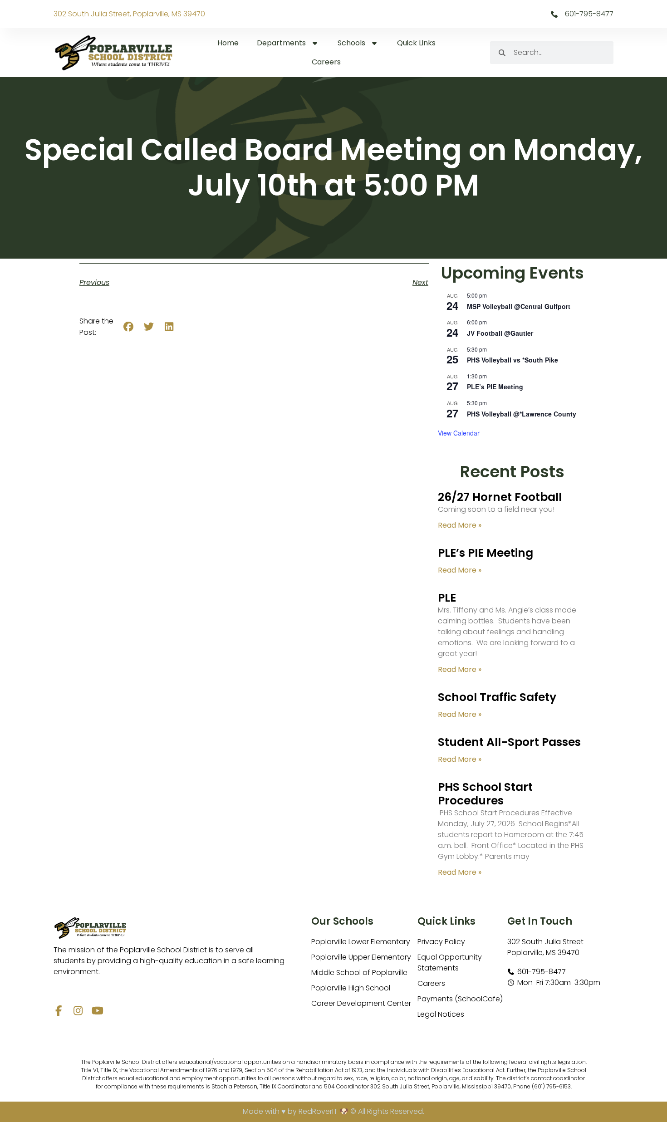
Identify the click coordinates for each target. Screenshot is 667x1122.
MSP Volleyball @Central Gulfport (518, 306)
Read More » (459, 525)
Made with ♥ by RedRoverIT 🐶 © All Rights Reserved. (333, 1111)
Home (228, 43)
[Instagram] (78, 1010)
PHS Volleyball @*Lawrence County (521, 413)
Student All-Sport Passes (509, 742)
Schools (351, 43)
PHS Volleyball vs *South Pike (512, 359)
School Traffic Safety (497, 697)
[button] (128, 327)
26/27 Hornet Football (500, 497)
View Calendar (459, 432)
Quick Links (416, 43)
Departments (281, 43)
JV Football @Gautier (500, 333)
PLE (447, 598)
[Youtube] (98, 1010)
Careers (326, 62)
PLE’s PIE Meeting (495, 386)
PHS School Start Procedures (485, 793)
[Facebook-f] (59, 1010)
